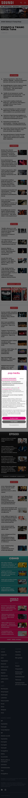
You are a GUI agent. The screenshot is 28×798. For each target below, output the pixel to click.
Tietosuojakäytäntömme (14, 425)
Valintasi (22, 378)
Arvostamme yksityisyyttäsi (9, 378)
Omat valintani (14, 421)
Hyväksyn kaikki (14, 418)
